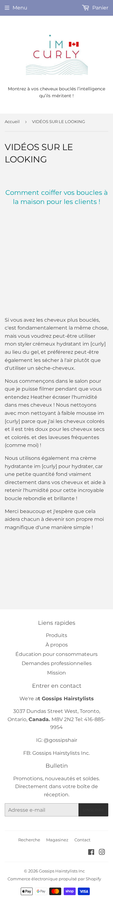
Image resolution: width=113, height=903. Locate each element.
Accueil (12, 121)
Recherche (29, 839)
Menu (20, 8)
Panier (99, 8)
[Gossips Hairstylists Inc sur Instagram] (102, 853)
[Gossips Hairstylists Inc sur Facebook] (91, 853)
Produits (56, 635)
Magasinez (57, 839)
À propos (57, 645)
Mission (56, 673)
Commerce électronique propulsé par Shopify (54, 878)
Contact (82, 839)
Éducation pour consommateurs (56, 654)
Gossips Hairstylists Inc (62, 870)
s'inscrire (93, 810)
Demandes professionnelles (57, 663)
